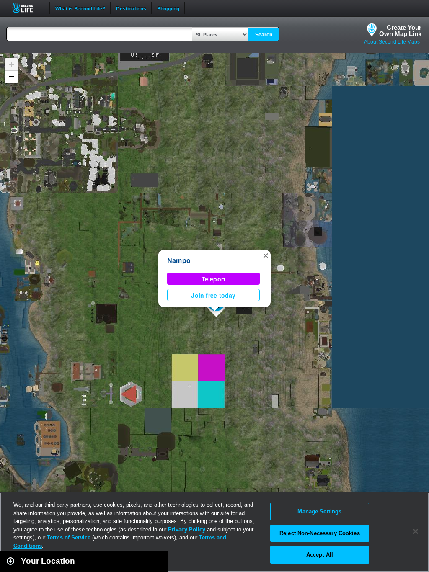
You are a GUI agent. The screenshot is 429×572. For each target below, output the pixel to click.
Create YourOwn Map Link (400, 30)
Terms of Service (68, 537)
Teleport (214, 279)
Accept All (319, 554)
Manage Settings (319, 511)
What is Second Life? (80, 8)
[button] (266, 255)
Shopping (168, 8)
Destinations (131, 8)
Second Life (27, 7)
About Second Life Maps (392, 42)
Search (263, 35)
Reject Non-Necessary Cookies (319, 533)
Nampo (179, 260)
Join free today (213, 295)
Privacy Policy (186, 529)
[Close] (415, 531)
